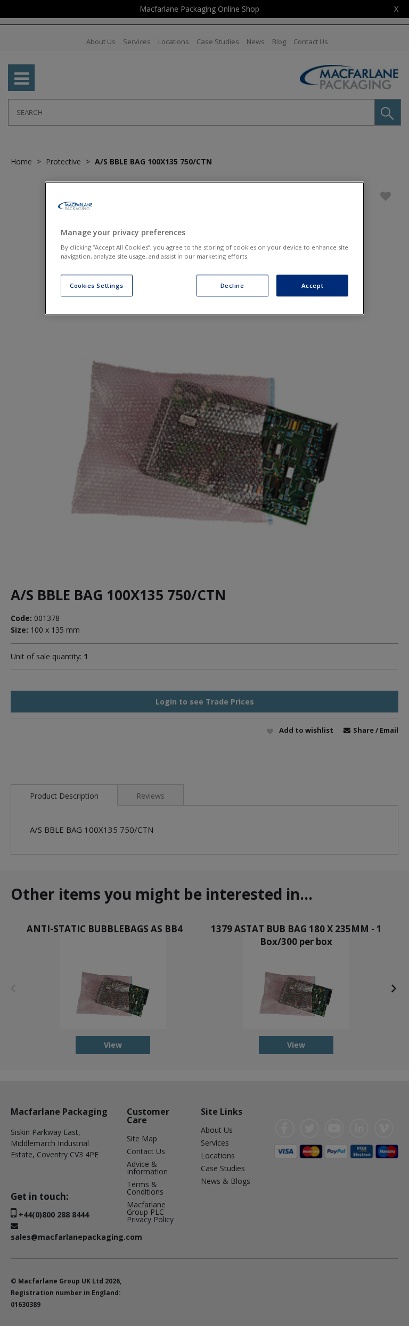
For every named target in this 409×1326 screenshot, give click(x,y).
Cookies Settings (97, 285)
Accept (312, 285)
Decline (232, 285)
